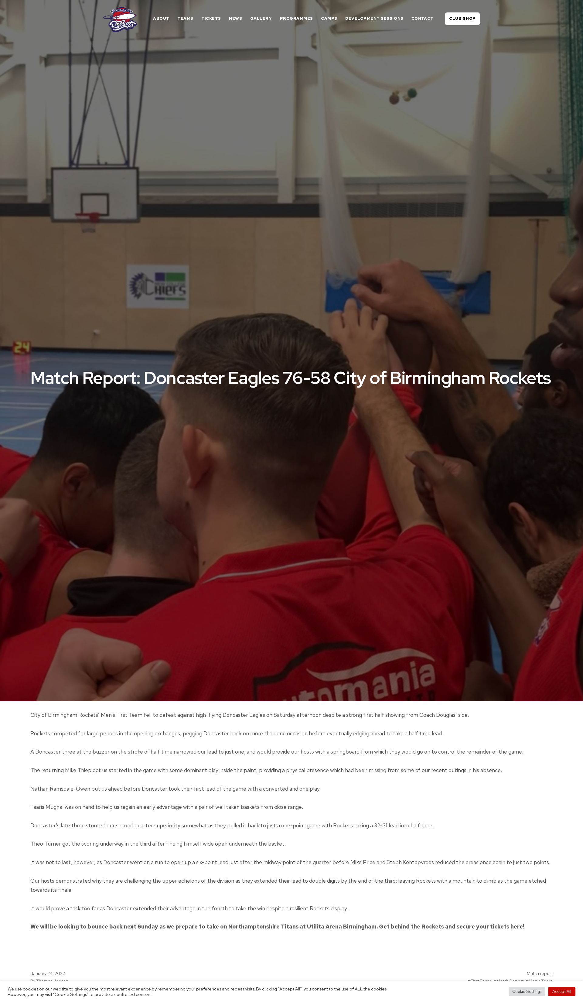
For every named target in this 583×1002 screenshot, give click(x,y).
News (235, 18)
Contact (422, 18)
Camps (329, 18)
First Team (481, 981)
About (161, 18)
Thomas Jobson (52, 981)
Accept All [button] (561, 991)
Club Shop (462, 18)
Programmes (296, 18)
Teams (185, 18)
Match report (540, 973)
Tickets (211, 18)
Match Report (509, 981)
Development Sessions (374, 18)
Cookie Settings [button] (526, 991)
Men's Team (541, 981)
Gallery (261, 18)
